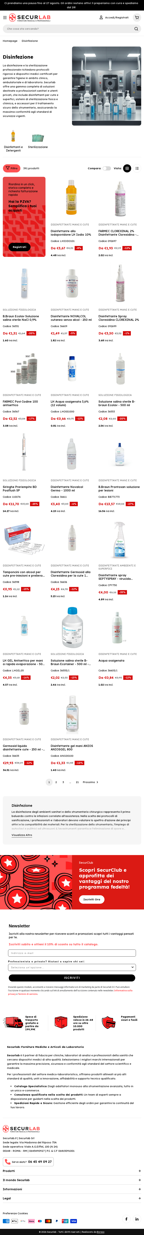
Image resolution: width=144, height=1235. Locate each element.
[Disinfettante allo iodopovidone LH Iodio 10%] (72, 198)
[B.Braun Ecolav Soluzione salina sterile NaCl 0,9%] (24, 283)
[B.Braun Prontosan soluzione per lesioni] (120, 454)
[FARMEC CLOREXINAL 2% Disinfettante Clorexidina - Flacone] (120, 198)
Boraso (100, 1232)
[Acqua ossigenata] (120, 627)
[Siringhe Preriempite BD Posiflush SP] (24, 454)
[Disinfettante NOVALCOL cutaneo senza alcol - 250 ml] (72, 283)
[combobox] (71, 967)
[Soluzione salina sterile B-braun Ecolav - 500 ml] (120, 368)
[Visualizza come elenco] (137, 168)
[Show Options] (132, 967)
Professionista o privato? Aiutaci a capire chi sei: (46, 961)
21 (77, 782)
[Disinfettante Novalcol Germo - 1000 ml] (72, 454)
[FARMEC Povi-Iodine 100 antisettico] (24, 368)
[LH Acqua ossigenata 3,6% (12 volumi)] (72, 368)
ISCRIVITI (72, 977)
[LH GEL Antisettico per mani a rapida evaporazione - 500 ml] (24, 627)
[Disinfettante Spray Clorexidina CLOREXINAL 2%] (120, 283)
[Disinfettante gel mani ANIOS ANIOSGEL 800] (72, 713)
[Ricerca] (136, 29)
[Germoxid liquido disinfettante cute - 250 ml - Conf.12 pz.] (24, 713)
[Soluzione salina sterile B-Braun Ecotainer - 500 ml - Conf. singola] (72, 627)
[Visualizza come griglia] (127, 168)
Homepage (10, 40)
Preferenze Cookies (15, 1213)
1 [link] (49, 782)
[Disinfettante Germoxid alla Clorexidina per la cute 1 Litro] (72, 539)
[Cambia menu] (5, 17)
